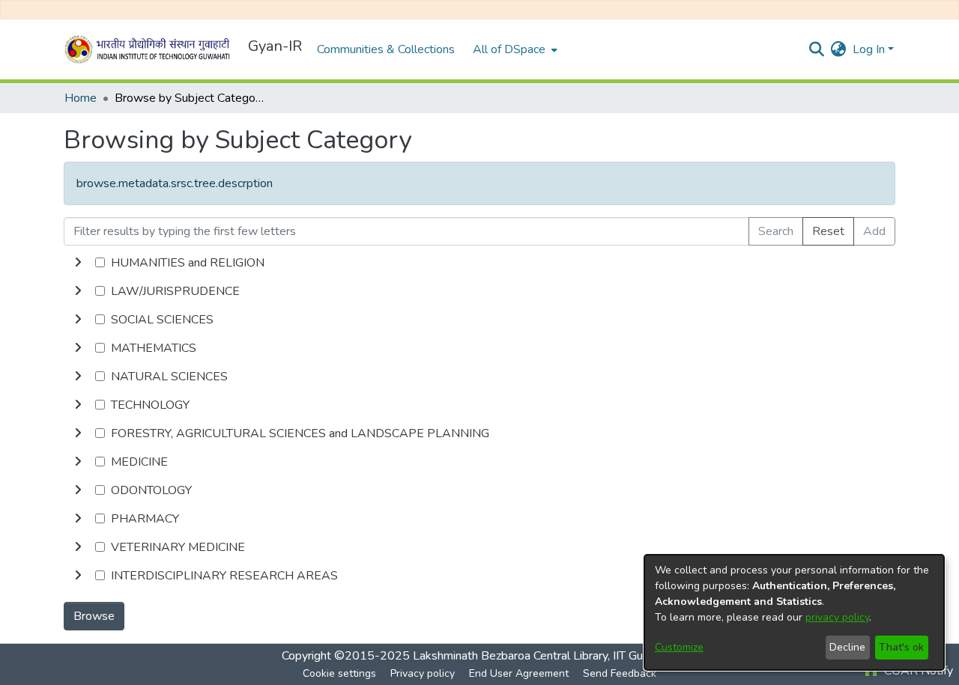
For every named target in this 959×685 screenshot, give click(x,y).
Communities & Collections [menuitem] (386, 49)
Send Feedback (619, 673)
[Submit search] (817, 49)
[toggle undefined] (78, 263)
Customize (679, 647)
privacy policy (837, 617)
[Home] (150, 49)
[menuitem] (513, 49)
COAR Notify (917, 671)
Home (80, 98)
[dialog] (794, 612)
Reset (828, 231)
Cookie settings (339, 673)
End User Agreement (519, 673)
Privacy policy (422, 673)
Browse (94, 616)
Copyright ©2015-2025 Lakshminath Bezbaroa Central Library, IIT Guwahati (479, 656)
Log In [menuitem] (869, 49)
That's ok (901, 647)
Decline (847, 647)
